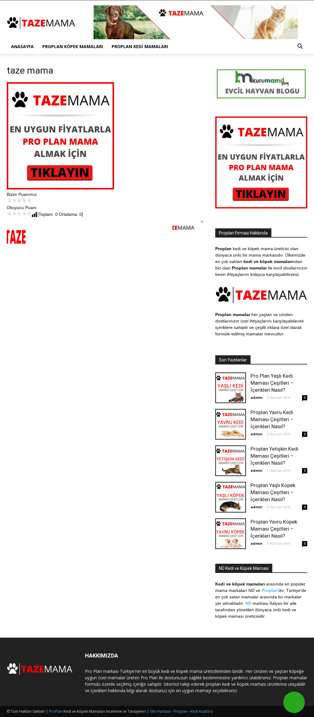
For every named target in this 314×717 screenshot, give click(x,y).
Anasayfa (22, 46)
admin (256, 397)
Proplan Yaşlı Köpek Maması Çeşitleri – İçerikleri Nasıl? (273, 492)
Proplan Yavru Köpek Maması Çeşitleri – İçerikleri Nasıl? (274, 529)
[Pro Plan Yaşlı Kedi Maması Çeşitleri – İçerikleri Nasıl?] (230, 387)
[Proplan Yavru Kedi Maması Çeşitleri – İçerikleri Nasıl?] (230, 424)
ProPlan (56, 711)
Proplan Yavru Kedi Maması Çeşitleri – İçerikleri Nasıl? (272, 419)
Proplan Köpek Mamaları (72, 46)
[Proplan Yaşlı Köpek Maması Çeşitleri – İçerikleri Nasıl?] (230, 497)
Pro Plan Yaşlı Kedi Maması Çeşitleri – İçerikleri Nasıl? (272, 383)
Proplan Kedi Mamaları (140, 46)
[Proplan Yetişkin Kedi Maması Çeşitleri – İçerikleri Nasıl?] (230, 460)
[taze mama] (60, 187)
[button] (300, 47)
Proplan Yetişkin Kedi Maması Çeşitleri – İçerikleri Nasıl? (274, 456)
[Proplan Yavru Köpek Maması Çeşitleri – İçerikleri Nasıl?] (230, 533)
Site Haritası (160, 711)
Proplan (180, 711)
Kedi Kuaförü (201, 711)
